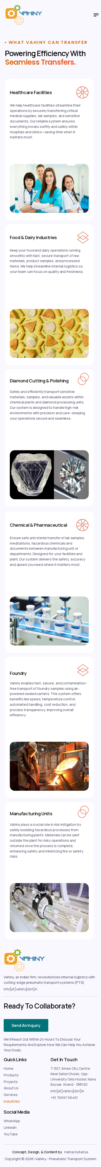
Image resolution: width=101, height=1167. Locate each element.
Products (11, 1075)
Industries (12, 1101)
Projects (11, 1081)
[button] (94, 15)
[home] (18, 15)
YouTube (11, 1134)
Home (8, 1068)
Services (11, 1094)
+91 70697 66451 (64, 1097)
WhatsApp (12, 1120)
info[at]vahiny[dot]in (20, 989)
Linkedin (10, 1127)
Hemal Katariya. (76, 1152)
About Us (11, 1088)
